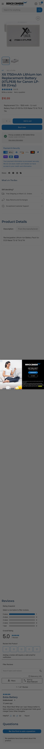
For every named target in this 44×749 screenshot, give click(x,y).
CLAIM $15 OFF (33, 372)
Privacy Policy (40, 386)
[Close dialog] (1, 361)
